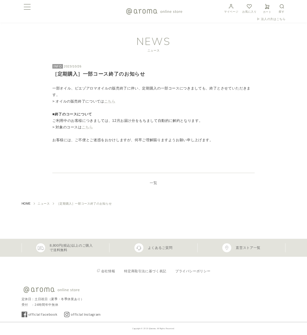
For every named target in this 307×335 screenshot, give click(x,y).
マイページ (231, 11)
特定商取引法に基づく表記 (145, 271)
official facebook (43, 314)
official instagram (86, 314)
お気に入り (249, 11)
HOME (26, 203)
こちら (110, 101)
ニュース (44, 203)
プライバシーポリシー (192, 271)
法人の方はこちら (273, 19)
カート (267, 11)
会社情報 (108, 271)
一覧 (153, 183)
